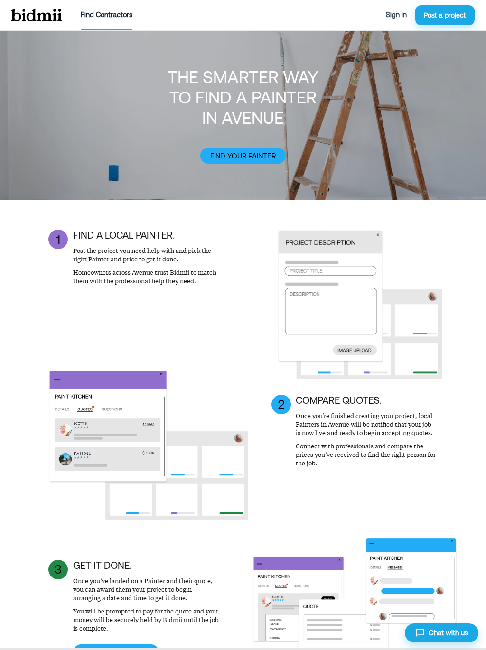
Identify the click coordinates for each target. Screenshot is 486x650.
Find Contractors (106, 15)
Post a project (445, 15)
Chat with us (448, 633)
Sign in (396, 15)
